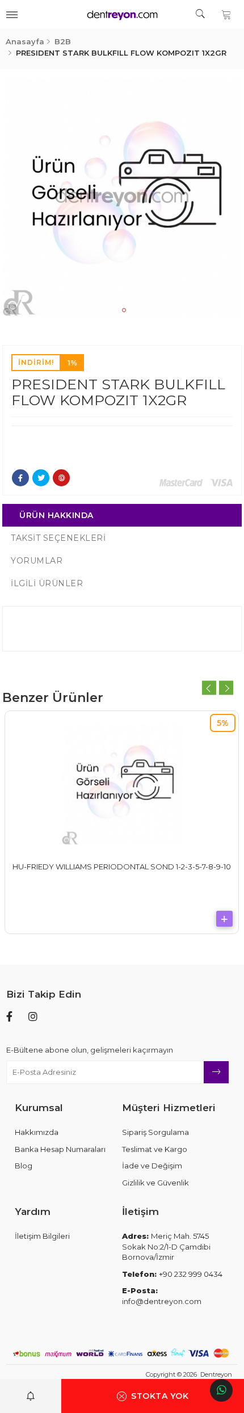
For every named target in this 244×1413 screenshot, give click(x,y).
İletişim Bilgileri (42, 1235)
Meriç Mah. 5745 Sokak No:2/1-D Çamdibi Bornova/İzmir (166, 1246)
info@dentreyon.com (161, 1296)
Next (226, 688)
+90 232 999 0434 (172, 1274)
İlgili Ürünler (47, 583)
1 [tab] (124, 310)
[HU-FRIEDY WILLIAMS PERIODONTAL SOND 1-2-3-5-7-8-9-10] (122, 783)
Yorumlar (36, 561)
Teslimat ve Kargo (154, 1149)
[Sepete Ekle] (224, 919)
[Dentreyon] (122, 14)
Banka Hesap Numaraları (60, 1149)
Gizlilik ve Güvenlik (155, 1182)
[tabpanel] (121, 197)
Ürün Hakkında (56, 515)
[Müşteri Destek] (221, 1390)
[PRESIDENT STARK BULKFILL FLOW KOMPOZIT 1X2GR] (121, 197)
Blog (23, 1165)
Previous (209, 688)
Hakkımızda (36, 1132)
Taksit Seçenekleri (58, 538)
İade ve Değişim (152, 1165)
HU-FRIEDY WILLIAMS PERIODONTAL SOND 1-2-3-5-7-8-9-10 (121, 866)
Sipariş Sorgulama (155, 1132)
